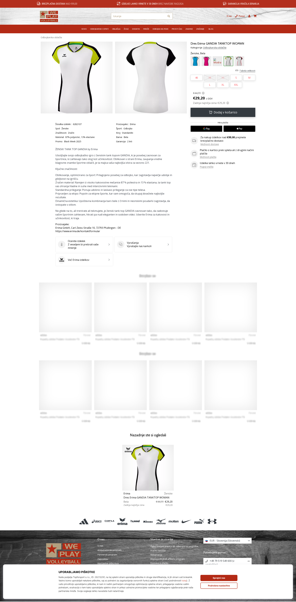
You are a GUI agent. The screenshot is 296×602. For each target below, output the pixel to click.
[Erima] (122, 521)
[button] (163, 16)
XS (223, 77)
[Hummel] (135, 521)
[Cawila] (109, 521)
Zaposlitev (102, 559)
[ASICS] (96, 521)
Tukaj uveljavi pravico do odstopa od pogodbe (174, 546)
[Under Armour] (212, 521)
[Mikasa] (148, 521)
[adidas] (83, 521)
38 (209, 77)
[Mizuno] (160, 521)
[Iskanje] (169, 16)
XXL (236, 84)
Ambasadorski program (109, 550)
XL (223, 84)
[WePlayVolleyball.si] (68, 553)
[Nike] (186, 521)
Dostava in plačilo (159, 563)
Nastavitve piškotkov (108, 563)
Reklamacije (156, 554)
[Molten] (173, 521)
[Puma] (199, 521)
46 (196, 77)
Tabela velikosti (247, 70)
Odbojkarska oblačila (51, 37)
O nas (229, 16)
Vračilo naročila (158, 550)
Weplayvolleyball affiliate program (167, 558)
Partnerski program (107, 555)
